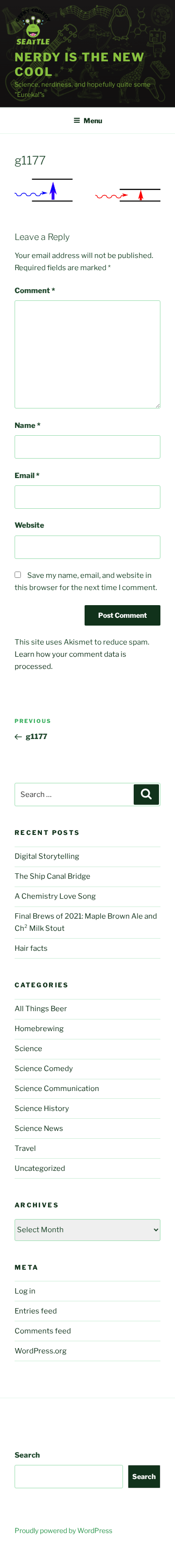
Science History (42, 1108)
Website (29, 525)
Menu (93, 120)
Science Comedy (44, 1068)
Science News (39, 1128)
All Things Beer (41, 1008)
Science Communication (57, 1088)
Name (27, 425)
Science (28, 1048)
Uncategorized (40, 1168)
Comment (35, 290)
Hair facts (31, 948)
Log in (25, 1291)
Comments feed (43, 1331)
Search (27, 1455)
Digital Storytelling (47, 856)
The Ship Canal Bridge (52, 876)
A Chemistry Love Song (55, 896)
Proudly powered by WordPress (63, 1530)
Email (27, 475)
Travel (25, 1148)
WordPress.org (41, 1351)
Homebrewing (39, 1028)
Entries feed (36, 1311)
